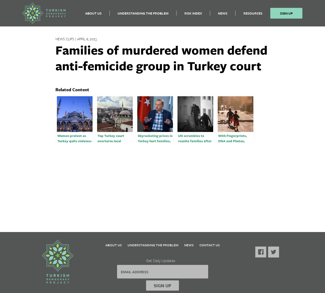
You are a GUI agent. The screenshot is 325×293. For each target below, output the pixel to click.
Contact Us (209, 245)
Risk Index (193, 13)
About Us (93, 13)
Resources (252, 13)
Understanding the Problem (143, 13)
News (222, 13)
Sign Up (286, 13)
